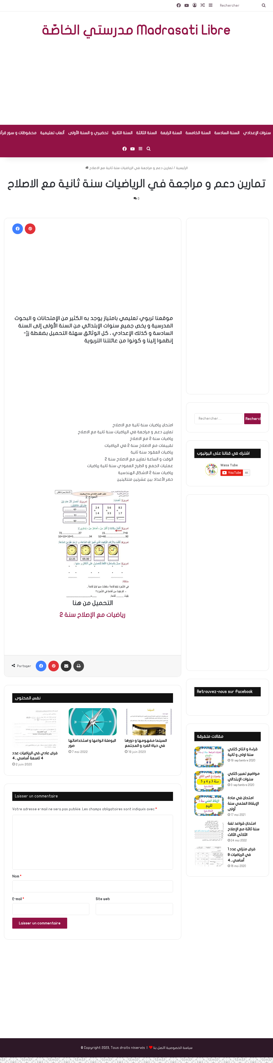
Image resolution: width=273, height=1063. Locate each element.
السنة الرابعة (171, 133)
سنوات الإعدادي (257, 133)
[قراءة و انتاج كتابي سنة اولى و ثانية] (209, 757)
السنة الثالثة (146, 133)
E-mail (18, 899)
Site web (103, 899)
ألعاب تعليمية (52, 133)
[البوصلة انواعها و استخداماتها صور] (93, 721)
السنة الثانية (122, 133)
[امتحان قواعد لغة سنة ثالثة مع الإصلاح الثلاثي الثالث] (209, 831)
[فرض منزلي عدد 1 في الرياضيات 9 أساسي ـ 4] (209, 857)
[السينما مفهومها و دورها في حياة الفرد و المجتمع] (149, 721)
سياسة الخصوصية (179, 1048)
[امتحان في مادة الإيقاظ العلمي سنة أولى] (209, 805)
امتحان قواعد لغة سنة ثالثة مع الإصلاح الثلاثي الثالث (243, 829)
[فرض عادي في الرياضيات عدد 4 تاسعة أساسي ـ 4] (36, 728)
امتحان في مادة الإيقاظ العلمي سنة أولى (243, 803)
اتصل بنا (158, 1048)
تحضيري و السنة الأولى (88, 133)
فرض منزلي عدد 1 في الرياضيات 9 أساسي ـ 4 (241, 854)
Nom (17, 876)
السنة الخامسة (198, 133)
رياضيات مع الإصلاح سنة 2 (92, 615)
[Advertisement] (136, 82)
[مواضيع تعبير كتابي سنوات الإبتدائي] (209, 781)
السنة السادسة (226, 133)
